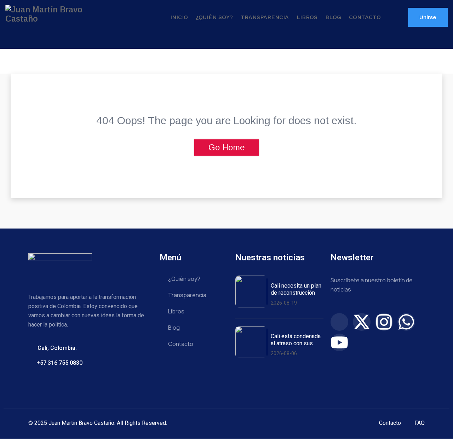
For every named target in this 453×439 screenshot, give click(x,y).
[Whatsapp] (406, 322)
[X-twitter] (362, 322)
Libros (307, 17)
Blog (333, 17)
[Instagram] (384, 322)
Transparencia (265, 17)
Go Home (226, 147)
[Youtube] (339, 342)
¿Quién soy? (214, 17)
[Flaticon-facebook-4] (339, 322)
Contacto (365, 17)
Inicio (179, 17)
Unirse (427, 17)
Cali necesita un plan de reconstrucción (296, 289)
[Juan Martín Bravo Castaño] (56, 14)
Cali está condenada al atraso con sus (296, 339)
